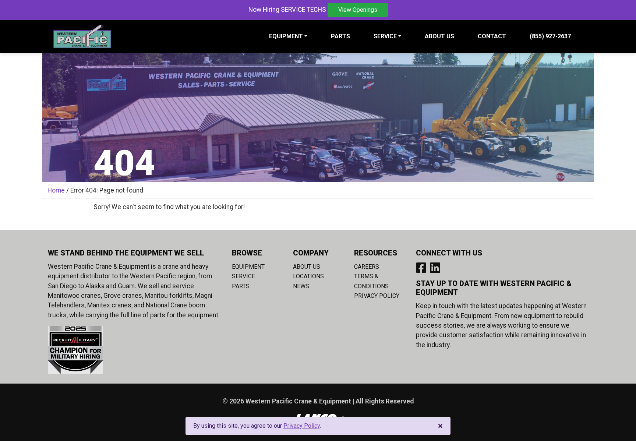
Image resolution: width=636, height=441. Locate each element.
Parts (340, 36)
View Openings (357, 9)
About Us (439, 36)
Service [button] (385, 36)
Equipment (248, 266)
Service (243, 276)
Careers (366, 266)
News (301, 286)
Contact (492, 36)
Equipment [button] (286, 36)
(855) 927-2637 (550, 36)
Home (56, 190)
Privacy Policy (376, 295)
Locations (308, 276)
